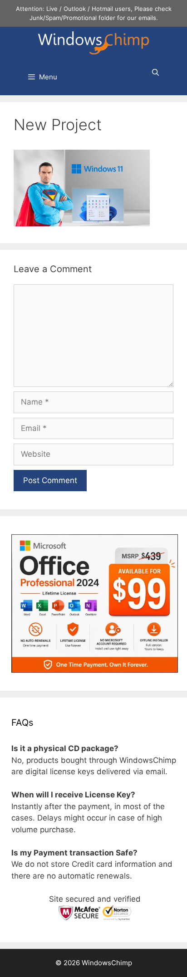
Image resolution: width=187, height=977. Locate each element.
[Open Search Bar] (155, 73)
